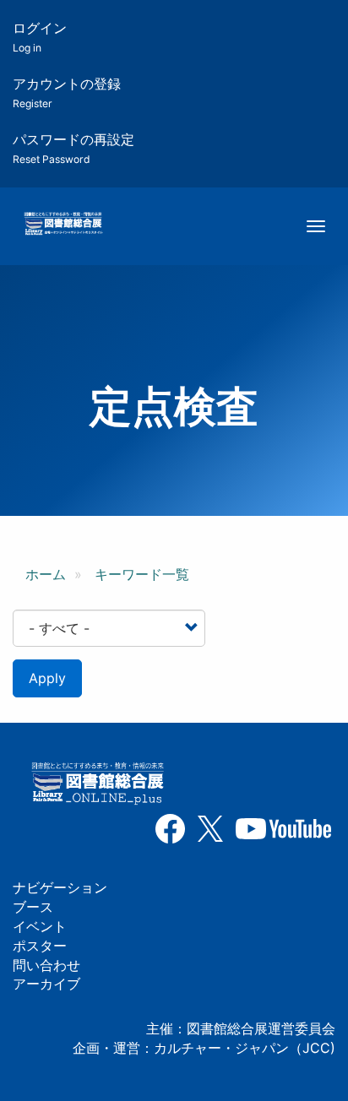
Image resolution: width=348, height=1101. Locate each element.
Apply (47, 678)
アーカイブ (46, 983)
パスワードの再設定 (73, 148)
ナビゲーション (60, 887)
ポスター (40, 945)
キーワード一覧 (142, 574)
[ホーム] (63, 224)
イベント (40, 926)
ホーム (45, 574)
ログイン (40, 36)
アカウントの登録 (67, 92)
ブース (33, 906)
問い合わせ (46, 965)
